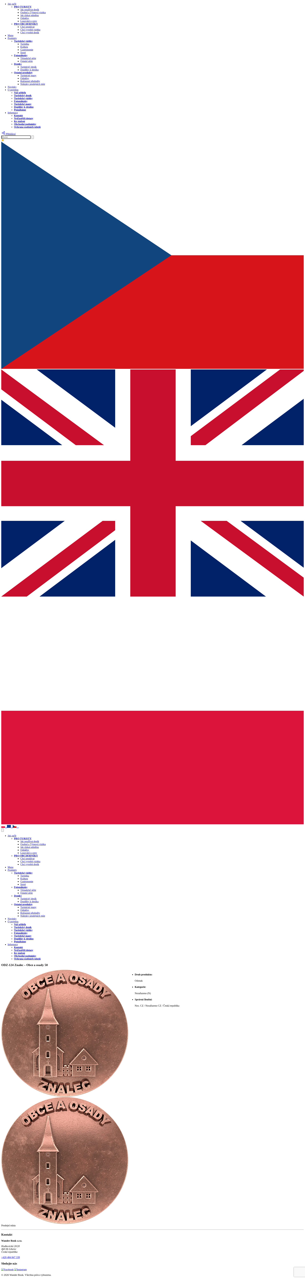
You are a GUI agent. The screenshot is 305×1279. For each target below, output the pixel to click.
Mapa (10, 35)
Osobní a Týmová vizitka (33, 12)
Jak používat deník (29, 9)
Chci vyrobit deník (29, 32)
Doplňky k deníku (29, 69)
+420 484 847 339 (10, 1257)
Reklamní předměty (30, 81)
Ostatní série (26, 61)
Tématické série (28, 58)
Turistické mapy (28, 75)
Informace (13, 112)
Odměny (24, 18)
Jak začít (12, 4)
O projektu (13, 89)
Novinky (12, 87)
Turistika (24, 44)
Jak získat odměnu (29, 15)
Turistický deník (28, 67)
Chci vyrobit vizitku (30, 29)
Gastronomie (26, 49)
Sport (23, 52)
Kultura (24, 46)
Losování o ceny (28, 21)
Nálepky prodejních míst (32, 84)
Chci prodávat (27, 26)
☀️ (2, 140)
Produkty (12, 38)
